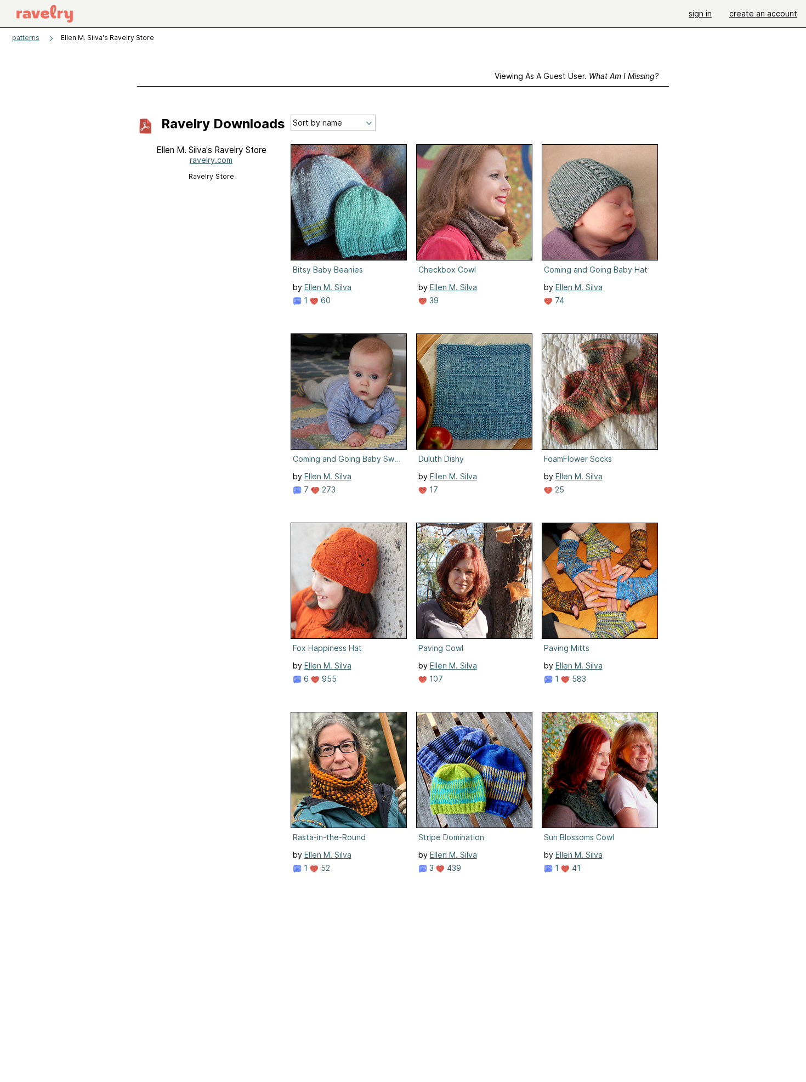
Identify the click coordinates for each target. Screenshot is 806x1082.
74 (558, 300)
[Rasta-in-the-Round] (349, 770)
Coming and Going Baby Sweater (347, 458)
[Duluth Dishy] (474, 391)
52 (324, 868)
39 (433, 300)
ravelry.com (211, 160)
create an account (763, 13)
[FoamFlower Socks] (600, 391)
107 (435, 678)
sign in (700, 13)
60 (325, 300)
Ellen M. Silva (327, 287)
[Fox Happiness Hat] (349, 581)
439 (453, 868)
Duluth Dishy (441, 458)
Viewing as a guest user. (577, 76)
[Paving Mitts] (600, 581)
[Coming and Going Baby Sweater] (349, 391)
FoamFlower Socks (578, 458)
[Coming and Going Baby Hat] (600, 202)
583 (578, 678)
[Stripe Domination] (474, 770)
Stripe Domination (451, 837)
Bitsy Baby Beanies (328, 269)
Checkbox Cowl (447, 269)
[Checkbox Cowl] (474, 202)
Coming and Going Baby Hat (596, 269)
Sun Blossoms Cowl (579, 837)
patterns (25, 37)
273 (328, 489)
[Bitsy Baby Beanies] (349, 202)
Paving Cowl (440, 648)
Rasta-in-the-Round (329, 837)
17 (432, 489)
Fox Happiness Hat (327, 648)
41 (575, 868)
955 (328, 678)
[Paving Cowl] (474, 581)
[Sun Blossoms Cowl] (600, 770)
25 (558, 489)
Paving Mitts (566, 648)
